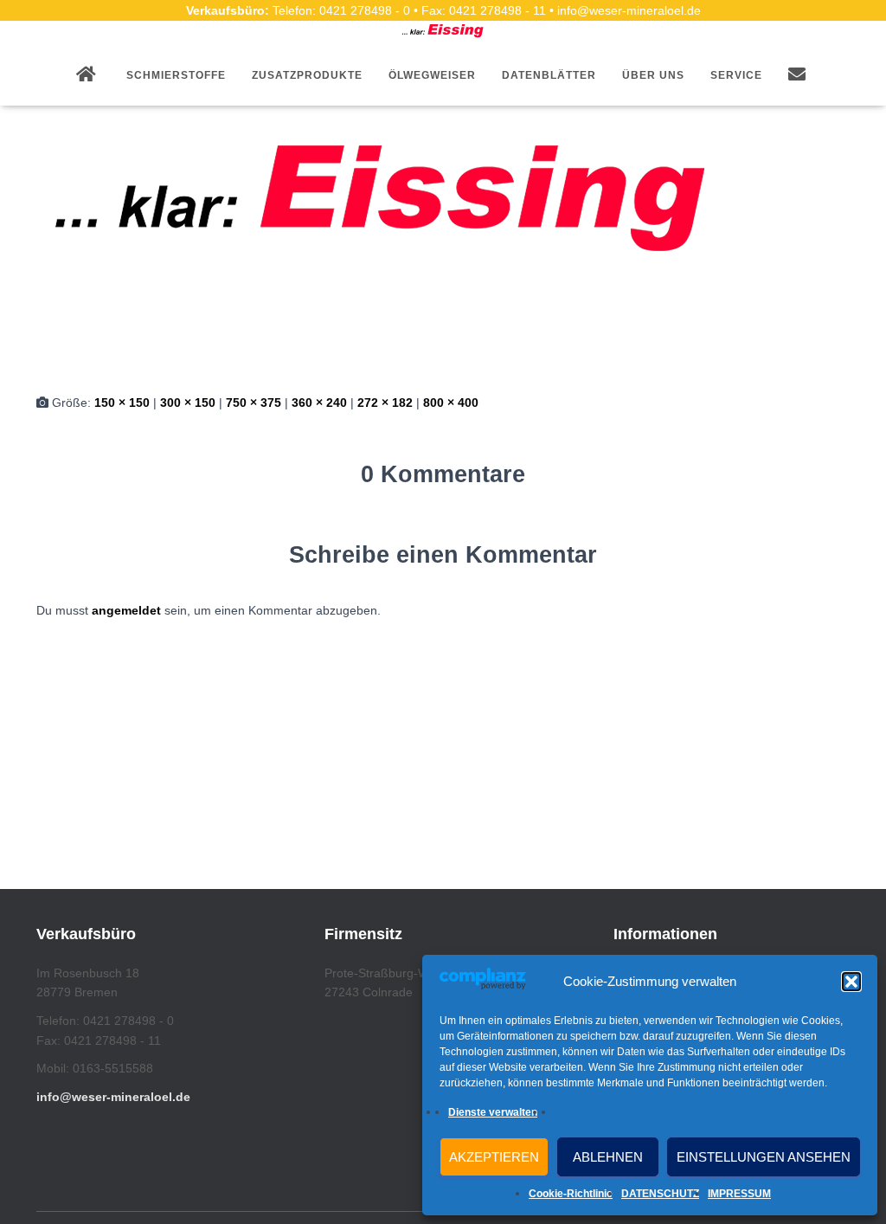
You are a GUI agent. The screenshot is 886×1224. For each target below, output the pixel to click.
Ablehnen (608, 1157)
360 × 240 (319, 402)
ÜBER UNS (653, 75)
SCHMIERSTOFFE (176, 75)
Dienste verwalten (492, 1112)
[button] (851, 981)
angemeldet (126, 610)
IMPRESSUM (739, 1194)
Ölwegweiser (432, 75)
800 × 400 (450, 402)
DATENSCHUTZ (660, 1194)
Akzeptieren (494, 1157)
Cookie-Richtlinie (571, 1194)
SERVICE (736, 75)
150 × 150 (122, 402)
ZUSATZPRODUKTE (307, 75)
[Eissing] (382, 193)
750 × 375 (253, 402)
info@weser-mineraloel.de (113, 1097)
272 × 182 (385, 402)
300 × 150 (187, 402)
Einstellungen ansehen (764, 1157)
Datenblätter (549, 75)
